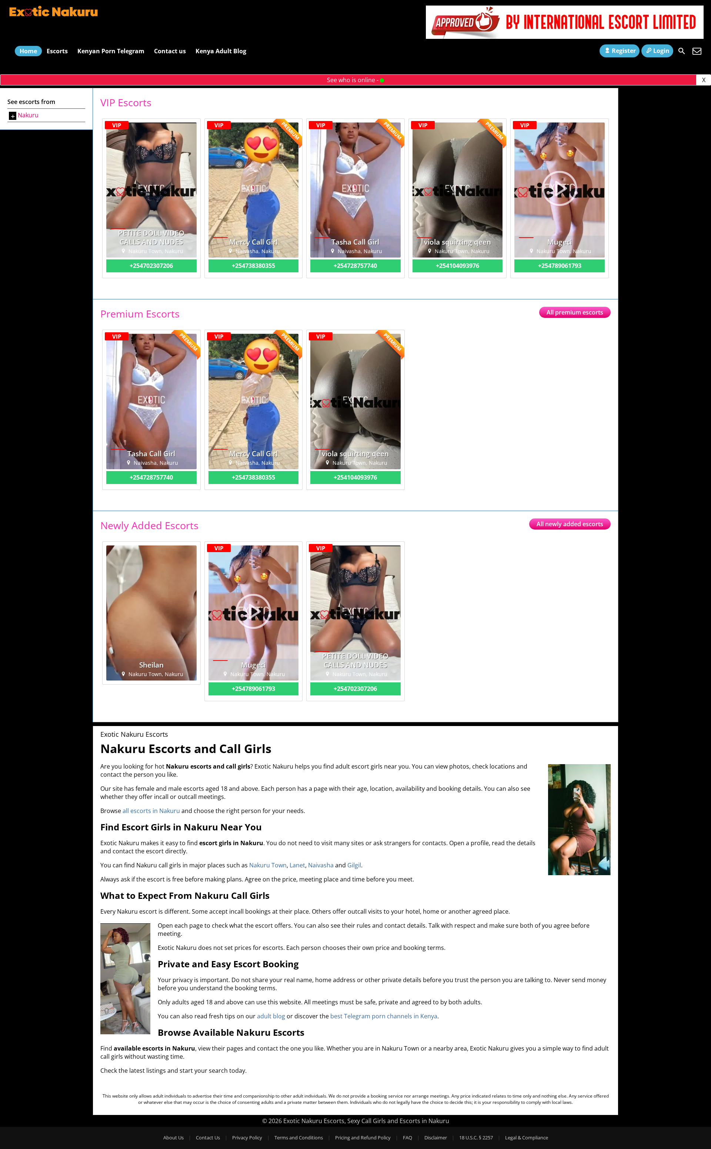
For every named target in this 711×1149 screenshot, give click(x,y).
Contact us (170, 51)
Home (28, 51)
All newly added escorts (570, 524)
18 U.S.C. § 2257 (476, 1137)
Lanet (297, 865)
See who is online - (353, 80)
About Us (173, 1137)
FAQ (407, 1137)
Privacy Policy (247, 1137)
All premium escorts (575, 312)
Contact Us (208, 1137)
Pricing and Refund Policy (363, 1137)
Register (624, 51)
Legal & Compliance (526, 1137)
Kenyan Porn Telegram (110, 51)
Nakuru (28, 115)
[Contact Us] (697, 51)
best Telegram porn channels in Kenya (383, 1016)
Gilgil (354, 865)
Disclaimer (435, 1137)
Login (661, 51)
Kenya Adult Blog (221, 51)
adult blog (271, 1016)
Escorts (57, 51)
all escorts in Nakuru (151, 811)
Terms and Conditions (298, 1137)
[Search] (681, 51)
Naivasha (321, 865)
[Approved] (565, 37)
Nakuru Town (268, 865)
